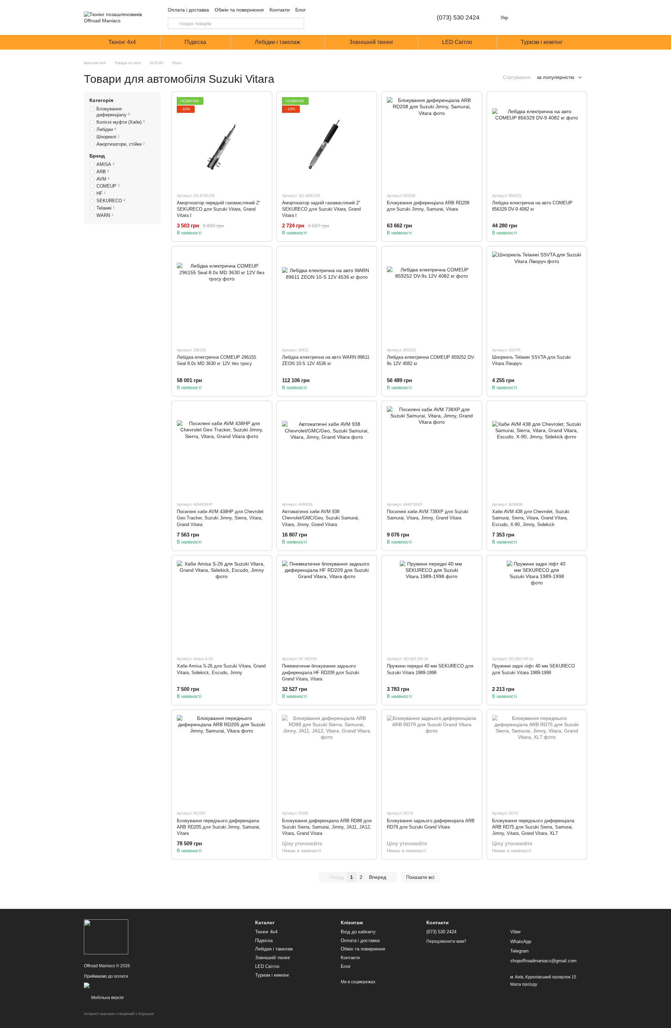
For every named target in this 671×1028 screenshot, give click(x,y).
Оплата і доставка (188, 10)
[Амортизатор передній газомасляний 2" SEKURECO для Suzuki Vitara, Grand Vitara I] (222, 142)
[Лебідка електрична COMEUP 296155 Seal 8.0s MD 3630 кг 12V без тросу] (222, 296)
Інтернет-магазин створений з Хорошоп (119, 1014)
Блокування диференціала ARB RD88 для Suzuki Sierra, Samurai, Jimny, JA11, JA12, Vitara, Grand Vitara (326, 827)
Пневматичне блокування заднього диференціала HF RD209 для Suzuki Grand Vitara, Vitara (320, 672)
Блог (300, 10)
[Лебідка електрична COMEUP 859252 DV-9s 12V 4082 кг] (432, 296)
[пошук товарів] (173, 23)
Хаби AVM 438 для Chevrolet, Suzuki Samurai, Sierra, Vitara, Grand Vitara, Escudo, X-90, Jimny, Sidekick (530, 518)
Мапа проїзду (523, 984)
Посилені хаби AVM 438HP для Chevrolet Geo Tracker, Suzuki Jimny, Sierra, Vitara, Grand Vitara (220, 518)
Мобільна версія (107, 997)
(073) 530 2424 (458, 17)
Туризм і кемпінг (542, 42)
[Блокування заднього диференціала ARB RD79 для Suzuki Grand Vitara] (432, 760)
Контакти (279, 10)
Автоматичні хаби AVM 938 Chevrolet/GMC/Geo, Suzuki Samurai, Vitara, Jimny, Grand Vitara (320, 518)
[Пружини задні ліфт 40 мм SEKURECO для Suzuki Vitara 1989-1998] (537, 605)
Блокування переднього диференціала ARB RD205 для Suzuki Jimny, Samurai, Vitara (218, 827)
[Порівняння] (527, 17)
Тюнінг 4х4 (122, 42)
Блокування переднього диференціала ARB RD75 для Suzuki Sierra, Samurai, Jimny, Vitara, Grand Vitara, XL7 (533, 827)
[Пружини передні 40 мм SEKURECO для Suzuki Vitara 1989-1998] (432, 605)
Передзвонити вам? (446, 941)
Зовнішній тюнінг (371, 42)
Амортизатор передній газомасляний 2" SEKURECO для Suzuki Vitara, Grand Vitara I (218, 209)
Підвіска (195, 42)
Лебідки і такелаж (277, 42)
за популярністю (556, 77)
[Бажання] (545, 17)
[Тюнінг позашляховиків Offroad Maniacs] (106, 936)
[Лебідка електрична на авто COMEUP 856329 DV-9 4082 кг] (537, 142)
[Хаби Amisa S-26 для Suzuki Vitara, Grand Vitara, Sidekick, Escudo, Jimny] (222, 605)
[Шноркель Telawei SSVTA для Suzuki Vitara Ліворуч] (537, 296)
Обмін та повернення (239, 10)
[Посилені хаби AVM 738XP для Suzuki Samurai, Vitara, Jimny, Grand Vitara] (432, 451)
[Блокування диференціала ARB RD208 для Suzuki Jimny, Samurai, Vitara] (432, 142)
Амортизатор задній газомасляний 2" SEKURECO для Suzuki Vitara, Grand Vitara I (321, 209)
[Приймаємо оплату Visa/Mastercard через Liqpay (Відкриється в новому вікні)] (135, 985)
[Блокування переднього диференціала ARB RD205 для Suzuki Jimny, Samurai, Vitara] (222, 760)
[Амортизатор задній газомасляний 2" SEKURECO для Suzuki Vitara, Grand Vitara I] (327, 142)
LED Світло (457, 42)
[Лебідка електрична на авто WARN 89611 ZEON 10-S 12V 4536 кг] (327, 296)
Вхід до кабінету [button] (358, 931)
